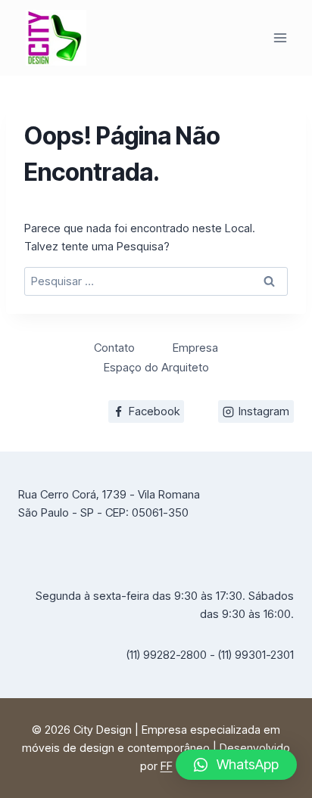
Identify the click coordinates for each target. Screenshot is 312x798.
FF (167, 766)
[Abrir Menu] (280, 37)
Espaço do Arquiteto (156, 367)
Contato (114, 347)
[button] (236, 765)
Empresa (195, 347)
